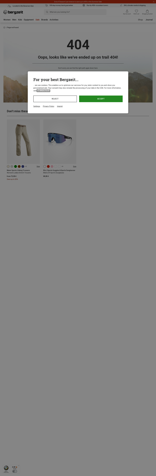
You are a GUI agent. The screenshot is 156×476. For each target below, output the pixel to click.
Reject (55, 99)
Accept (100, 99)
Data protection (43, 91)
